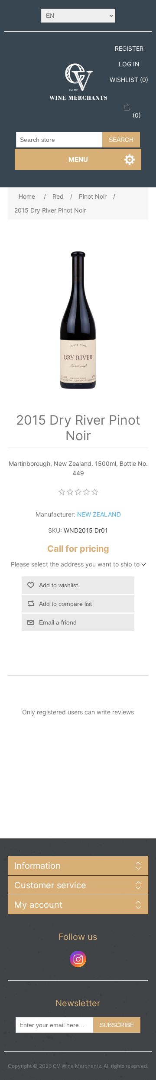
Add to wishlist (58, 585)
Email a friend (58, 622)
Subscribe (117, 1024)
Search (121, 139)
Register (129, 48)
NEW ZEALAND (99, 514)
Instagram (78, 959)
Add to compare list (65, 603)
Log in (129, 64)
